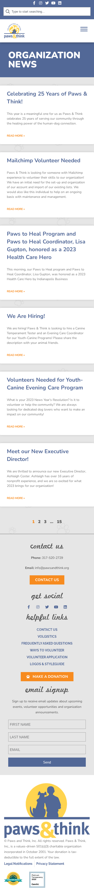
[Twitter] (47, 3)
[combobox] (47, 11)
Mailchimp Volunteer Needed (43, 160)
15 (59, 521)
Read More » (16, 136)
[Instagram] (40, 3)
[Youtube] (53, 3)
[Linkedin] (60, 3)
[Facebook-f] (34, 3)
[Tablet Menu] (84, 29)
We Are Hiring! (26, 316)
